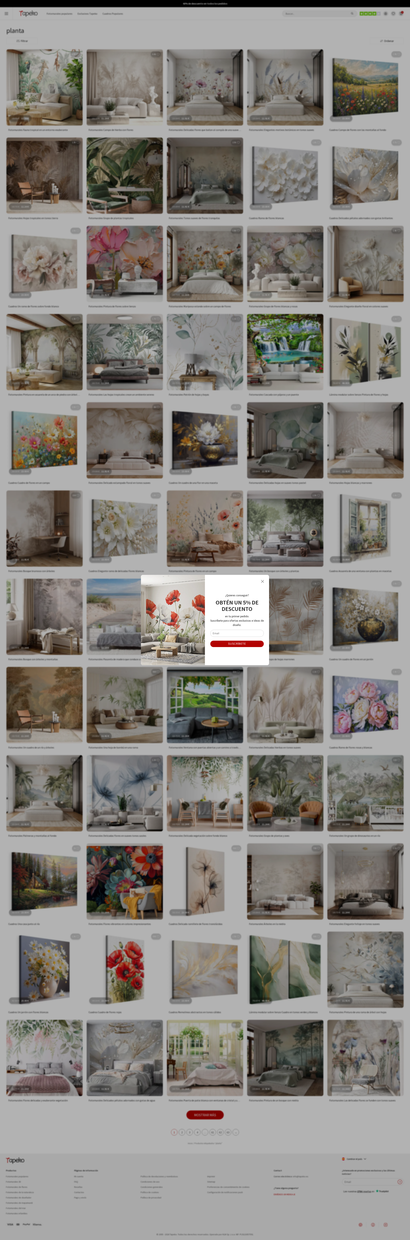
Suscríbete (237, 643)
